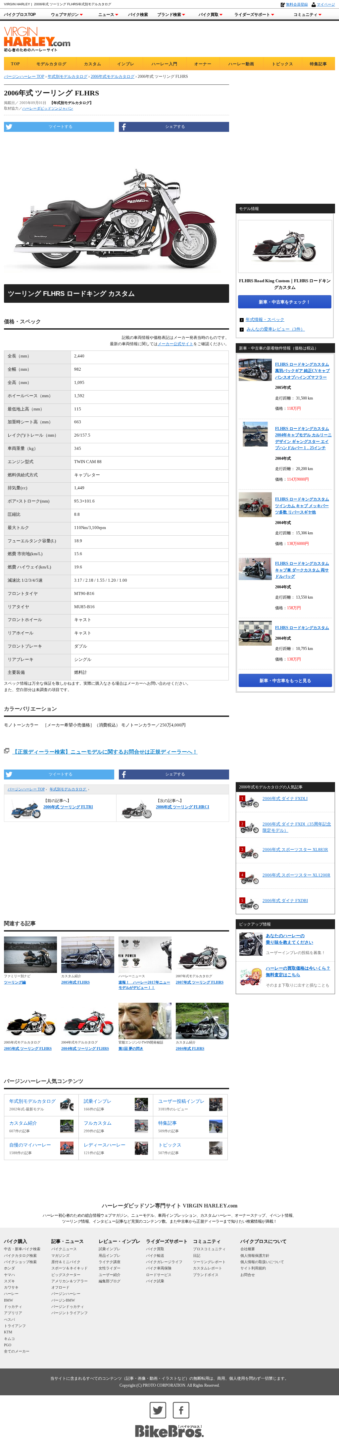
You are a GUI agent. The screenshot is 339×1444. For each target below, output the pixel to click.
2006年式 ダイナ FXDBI (285, 900)
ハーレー (11, 1294)
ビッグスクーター (65, 1275)
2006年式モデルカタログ (112, 76)
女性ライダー (110, 1268)
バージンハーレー (65, 1294)
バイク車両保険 (158, 1268)
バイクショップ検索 (20, 1262)
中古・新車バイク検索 (22, 1249)
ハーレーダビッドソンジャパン (47, 108)
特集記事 (318, 64)
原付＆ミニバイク (65, 1262)
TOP (15, 64)
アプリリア (13, 1313)
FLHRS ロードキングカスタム (302, 627)
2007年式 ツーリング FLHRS (199, 982)
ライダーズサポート (252, 14)
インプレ (125, 64)
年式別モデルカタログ (68, 789)
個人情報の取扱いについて (262, 1262)
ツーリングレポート (209, 1262)
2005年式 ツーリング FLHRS (28, 1048)
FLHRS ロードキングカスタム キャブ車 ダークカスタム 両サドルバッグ (302, 570)
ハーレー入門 (164, 64)
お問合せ (247, 1275)
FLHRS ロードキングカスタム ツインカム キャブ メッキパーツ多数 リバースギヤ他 (302, 505)
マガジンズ (60, 1255)
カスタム (92, 64)
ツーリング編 (15, 982)
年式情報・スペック (265, 319)
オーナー (203, 64)
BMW (8, 1300)
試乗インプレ (110, 1249)
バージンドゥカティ (67, 1307)
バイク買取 (208, 14)
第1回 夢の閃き (131, 1048)
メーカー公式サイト (175, 344)
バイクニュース (64, 1249)
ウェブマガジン (65, 14)
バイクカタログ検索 (20, 1255)
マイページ (326, 4)
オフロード (60, 1287)
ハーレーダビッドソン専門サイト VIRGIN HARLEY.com (169, 1205)
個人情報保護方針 (254, 1255)
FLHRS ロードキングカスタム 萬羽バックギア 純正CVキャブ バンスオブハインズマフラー (302, 371)
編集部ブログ (110, 1281)
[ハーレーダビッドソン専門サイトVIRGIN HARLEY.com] (37, 38)
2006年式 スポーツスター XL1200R (296, 875)
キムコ (9, 1339)
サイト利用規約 (253, 1268)
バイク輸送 (155, 1255)
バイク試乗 (155, 1281)
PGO (7, 1345)
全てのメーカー (16, 1351)
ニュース (106, 14)
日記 (196, 1255)
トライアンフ (15, 1326)
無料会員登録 (297, 4)
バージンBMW (63, 1300)
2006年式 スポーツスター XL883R (295, 849)
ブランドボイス (205, 1275)
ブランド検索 (169, 14)
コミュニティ (305, 14)
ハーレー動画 (241, 64)
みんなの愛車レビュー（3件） (276, 329)
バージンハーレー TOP (26, 789)
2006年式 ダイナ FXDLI (285, 798)
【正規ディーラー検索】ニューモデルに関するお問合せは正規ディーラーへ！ (105, 752)
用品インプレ (110, 1255)
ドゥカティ (13, 1307)
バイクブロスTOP (20, 14)
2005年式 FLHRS (75, 982)
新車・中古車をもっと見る (285, 680)
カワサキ (11, 1287)
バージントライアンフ (69, 1313)
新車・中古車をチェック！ (285, 301)
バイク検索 (138, 14)
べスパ (9, 1319)
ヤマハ (9, 1275)
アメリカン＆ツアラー (69, 1281)
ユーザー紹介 (110, 1275)
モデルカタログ (51, 64)
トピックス (282, 64)
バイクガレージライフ (164, 1262)
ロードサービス (158, 1275)
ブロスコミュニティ (209, 1249)
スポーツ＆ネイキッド (69, 1268)
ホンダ (9, 1268)
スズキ (9, 1281)
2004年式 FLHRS (190, 1048)
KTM (8, 1332)
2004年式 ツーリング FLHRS (85, 1048)
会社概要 (247, 1249)
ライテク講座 (110, 1262)
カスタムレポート (207, 1268)
